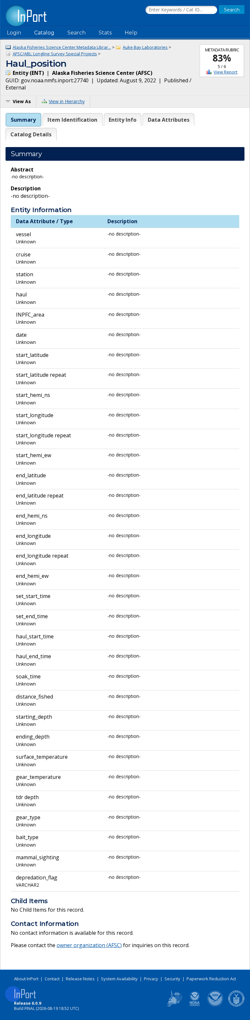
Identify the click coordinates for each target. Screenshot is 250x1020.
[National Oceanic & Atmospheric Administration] (215, 1005)
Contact (52, 979)
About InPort (26, 979)
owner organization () (89, 945)
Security (172, 979)
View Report (225, 72)
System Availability (119, 979)
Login (14, 33)
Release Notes (80, 979)
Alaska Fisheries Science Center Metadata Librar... (62, 47)
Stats (105, 33)
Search (76, 33)
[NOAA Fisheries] (194, 1005)
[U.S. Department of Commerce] (236, 1005)
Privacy (151, 979)
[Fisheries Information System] (173, 1005)
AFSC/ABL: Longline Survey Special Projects (55, 54)
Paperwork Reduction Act (211, 979)
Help (131, 33)
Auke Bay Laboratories (145, 47)
